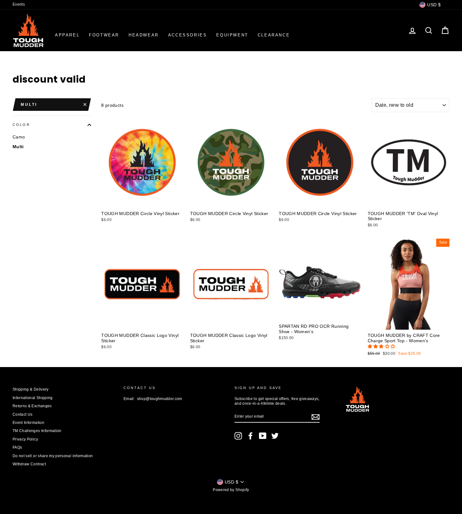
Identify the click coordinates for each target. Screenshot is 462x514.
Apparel (67, 35)
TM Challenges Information (37, 431)
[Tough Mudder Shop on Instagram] (238, 436)
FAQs (17, 447)
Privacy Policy (25, 439)
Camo (19, 136)
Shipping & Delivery (31, 389)
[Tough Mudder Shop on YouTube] (263, 436)
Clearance (274, 35)
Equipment (232, 35)
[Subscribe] (315, 417)
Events (19, 4)
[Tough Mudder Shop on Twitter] (275, 436)
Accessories (187, 35)
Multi (29, 104)
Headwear (144, 35)
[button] (382, 346)
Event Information (28, 422)
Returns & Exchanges (32, 406)
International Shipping (33, 398)
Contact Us (23, 414)
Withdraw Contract (29, 464)
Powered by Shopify (231, 490)
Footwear (104, 35)
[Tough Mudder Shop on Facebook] (250, 436)
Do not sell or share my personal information (53, 456)
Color (21, 125)
